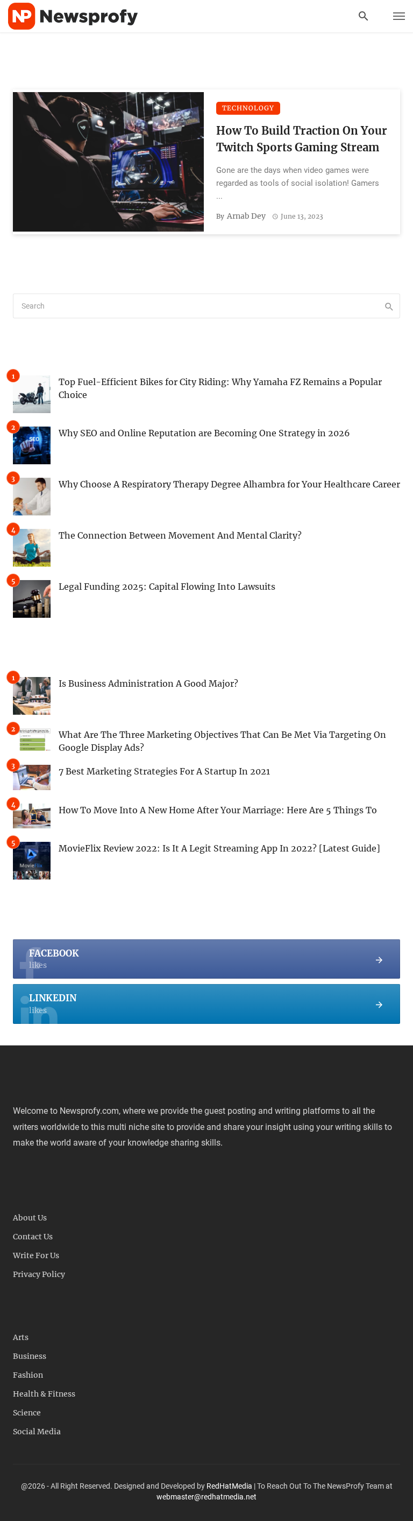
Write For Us (36, 1255)
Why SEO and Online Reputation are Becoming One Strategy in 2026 (204, 433)
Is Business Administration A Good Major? (148, 683)
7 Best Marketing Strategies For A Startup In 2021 (164, 771)
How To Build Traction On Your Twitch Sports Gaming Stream (301, 139)
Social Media (37, 1431)
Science (27, 1413)
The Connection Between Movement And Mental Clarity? (180, 535)
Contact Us (33, 1236)
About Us (30, 1218)
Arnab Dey (246, 216)
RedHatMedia (229, 1486)
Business (29, 1356)
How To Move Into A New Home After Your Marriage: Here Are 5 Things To (218, 810)
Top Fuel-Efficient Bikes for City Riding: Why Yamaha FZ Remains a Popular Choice (220, 388)
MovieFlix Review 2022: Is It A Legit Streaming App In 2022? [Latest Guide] (219, 848)
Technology (248, 108)
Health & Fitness (44, 1394)
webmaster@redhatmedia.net (206, 1496)
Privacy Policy (39, 1274)
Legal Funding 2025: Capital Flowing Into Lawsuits (167, 586)
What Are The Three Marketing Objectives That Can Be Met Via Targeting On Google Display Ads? (222, 741)
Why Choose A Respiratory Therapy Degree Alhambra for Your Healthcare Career (229, 484)
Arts (21, 1337)
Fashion (28, 1375)
